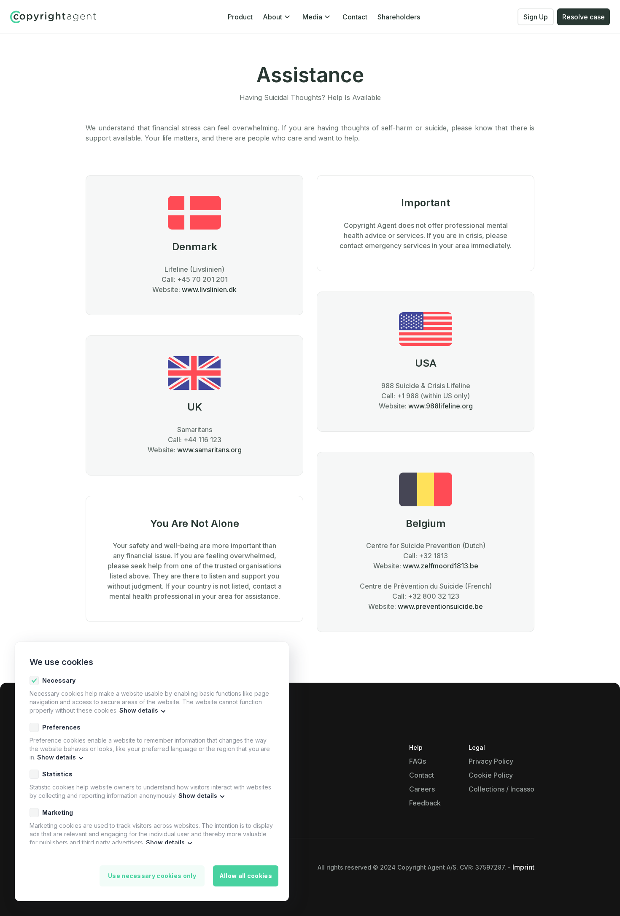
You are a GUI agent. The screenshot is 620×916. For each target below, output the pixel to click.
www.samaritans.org (209, 450)
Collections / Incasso (501, 789)
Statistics (57, 774)
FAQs (417, 761)
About (272, 17)
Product (240, 17)
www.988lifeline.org (440, 406)
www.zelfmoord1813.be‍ (440, 566)
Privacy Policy (491, 761)
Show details (138, 710)
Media (312, 17)
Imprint (523, 867)
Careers (422, 789)
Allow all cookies (245, 875)
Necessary (58, 680)
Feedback (425, 803)
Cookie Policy (491, 775)
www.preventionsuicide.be (440, 606)
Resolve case (583, 17)
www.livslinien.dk (209, 289)
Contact (354, 17)
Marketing (57, 812)
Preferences (61, 727)
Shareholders (398, 17)
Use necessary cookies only (152, 875)
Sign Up (535, 17)
